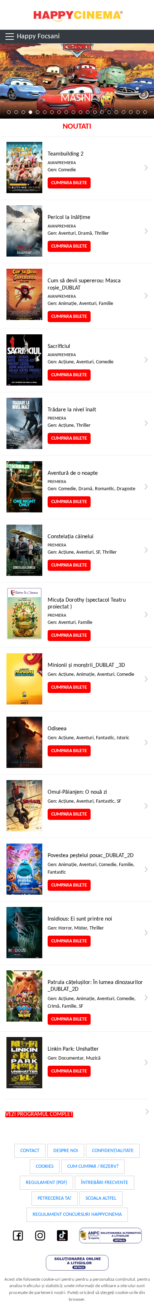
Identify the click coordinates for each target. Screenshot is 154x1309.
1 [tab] (9, 112)
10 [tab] (73, 112)
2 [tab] (16, 112)
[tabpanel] (77, 81)
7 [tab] (52, 112)
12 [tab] (88, 112)
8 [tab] (59, 112)
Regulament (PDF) (46, 1182)
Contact (29, 1150)
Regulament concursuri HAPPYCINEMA (77, 1214)
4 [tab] (30, 112)
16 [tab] (116, 112)
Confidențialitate (113, 1150)
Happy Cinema (77, 15)
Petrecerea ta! (55, 1198)
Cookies (44, 1166)
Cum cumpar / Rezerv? (93, 1166)
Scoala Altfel (101, 1198)
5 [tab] (37, 112)
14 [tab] (102, 112)
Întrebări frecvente (104, 1182)
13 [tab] (95, 112)
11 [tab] (80, 112)
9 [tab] (66, 112)
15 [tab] (109, 112)
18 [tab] (131, 112)
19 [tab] (138, 112)
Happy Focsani (37, 36)
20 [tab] (145, 112)
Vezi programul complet (39, 1114)
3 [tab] (23, 112)
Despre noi (65, 1150)
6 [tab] (45, 112)
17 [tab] (123, 112)
